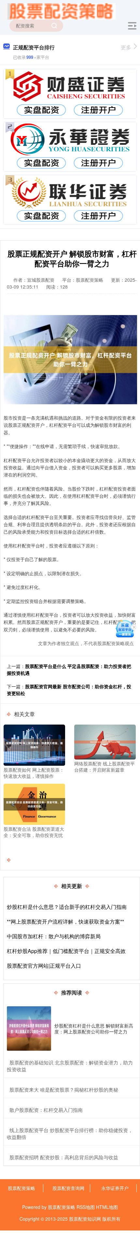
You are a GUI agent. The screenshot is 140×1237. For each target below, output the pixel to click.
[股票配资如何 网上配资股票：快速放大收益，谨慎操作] (34, 744)
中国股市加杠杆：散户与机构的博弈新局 (54, 936)
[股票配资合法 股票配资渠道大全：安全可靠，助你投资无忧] (34, 803)
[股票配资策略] (59, 11)
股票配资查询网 (68, 1188)
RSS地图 (86, 1207)
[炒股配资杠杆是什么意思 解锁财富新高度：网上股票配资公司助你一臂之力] (29, 1028)
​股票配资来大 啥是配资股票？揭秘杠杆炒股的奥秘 (63, 1089)
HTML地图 (107, 1207)
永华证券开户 (115, 1188)
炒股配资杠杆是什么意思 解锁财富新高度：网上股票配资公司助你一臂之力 (93, 1028)
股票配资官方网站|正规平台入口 (44, 965)
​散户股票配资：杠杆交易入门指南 (46, 1109)
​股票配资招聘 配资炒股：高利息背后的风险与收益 (63, 1157)
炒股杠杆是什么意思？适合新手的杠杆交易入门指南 (67, 907)
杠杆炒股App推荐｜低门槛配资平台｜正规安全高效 (66, 951)
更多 (126, 47)
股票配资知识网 (85, 1218)
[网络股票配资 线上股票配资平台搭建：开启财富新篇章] (105, 741)
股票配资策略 (21, 1188)
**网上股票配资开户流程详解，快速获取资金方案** (65, 921)
